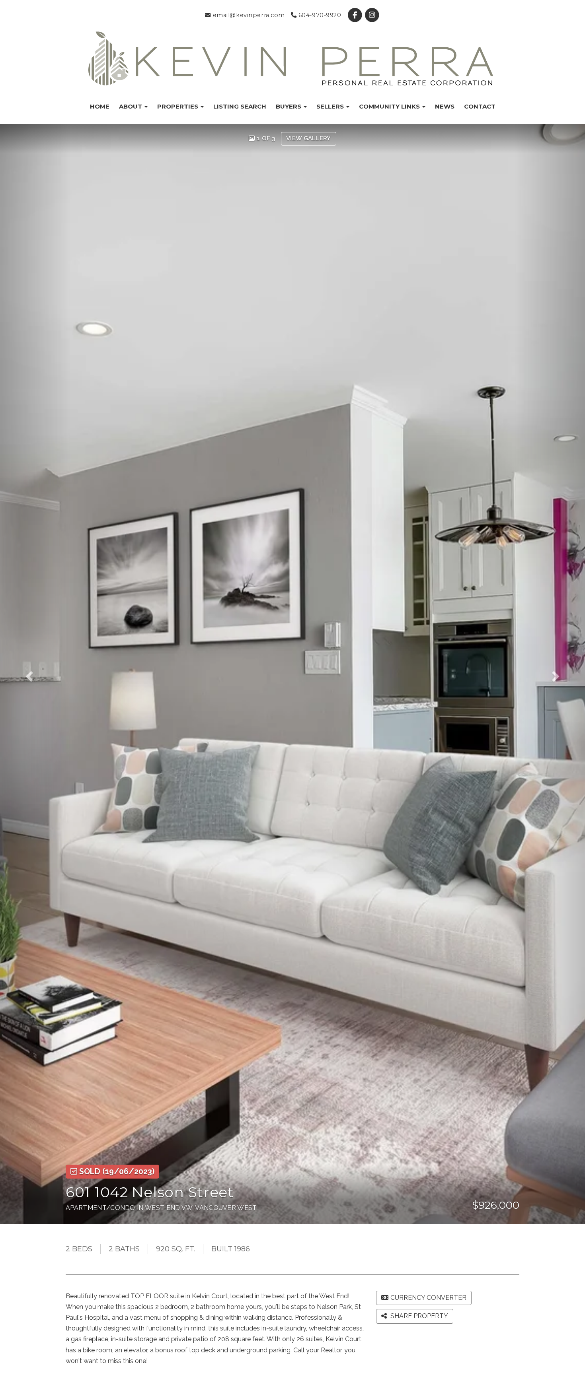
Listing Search (239, 106)
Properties (178, 106)
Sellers (330, 106)
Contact (479, 106)
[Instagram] (372, 15)
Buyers (289, 106)
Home (99, 106)
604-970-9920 (318, 15)
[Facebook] (355, 15)
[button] (35, 674)
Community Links (390, 106)
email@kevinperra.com (248, 15)
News (444, 106)
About (131, 106)
